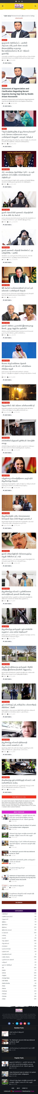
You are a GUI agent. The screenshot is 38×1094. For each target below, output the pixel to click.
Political (19, 991)
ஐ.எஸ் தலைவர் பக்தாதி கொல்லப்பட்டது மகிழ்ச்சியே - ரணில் (17, 251)
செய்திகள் (19, 946)
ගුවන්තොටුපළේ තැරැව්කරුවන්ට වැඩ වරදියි (22, 1048)
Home (13, 1088)
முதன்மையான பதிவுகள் (19, 959)
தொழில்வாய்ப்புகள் (19, 954)
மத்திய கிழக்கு (5, 169)
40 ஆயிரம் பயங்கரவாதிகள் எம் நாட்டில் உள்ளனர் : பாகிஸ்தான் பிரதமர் (17, 289)
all (19, 967)
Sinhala (19, 996)
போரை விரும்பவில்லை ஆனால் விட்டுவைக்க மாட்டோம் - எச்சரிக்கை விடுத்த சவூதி (16, 366)
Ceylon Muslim (7, 412)
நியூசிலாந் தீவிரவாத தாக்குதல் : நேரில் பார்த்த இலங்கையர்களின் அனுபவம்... (17, 668)
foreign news (19, 978)
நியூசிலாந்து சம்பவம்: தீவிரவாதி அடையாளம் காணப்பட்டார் (14, 743)
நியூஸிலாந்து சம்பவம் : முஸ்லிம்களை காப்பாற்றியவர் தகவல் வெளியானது (16, 592)
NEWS (4, 60)
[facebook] (16, 1)
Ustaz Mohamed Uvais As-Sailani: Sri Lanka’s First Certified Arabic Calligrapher (22, 826)
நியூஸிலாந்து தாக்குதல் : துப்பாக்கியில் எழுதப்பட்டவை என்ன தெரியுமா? (17, 630)
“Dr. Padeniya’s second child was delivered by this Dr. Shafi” (22, 852)
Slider (19, 999)
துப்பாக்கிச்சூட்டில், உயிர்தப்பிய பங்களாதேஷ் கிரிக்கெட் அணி (19, 706)
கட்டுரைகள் (19, 932)
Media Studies (19, 983)
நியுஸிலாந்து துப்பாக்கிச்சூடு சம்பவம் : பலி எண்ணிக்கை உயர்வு (18, 781)
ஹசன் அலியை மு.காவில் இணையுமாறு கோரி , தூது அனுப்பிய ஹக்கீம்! (17, 327)
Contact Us (24, 1088)
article (19, 972)
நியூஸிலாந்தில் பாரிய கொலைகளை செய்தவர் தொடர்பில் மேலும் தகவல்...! (17, 517)
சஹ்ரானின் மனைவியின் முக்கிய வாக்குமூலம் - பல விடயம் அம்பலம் (22, 860)
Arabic (19, 970)
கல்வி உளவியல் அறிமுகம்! (16, 885)
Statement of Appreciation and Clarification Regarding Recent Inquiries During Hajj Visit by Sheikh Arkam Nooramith (17, 92)
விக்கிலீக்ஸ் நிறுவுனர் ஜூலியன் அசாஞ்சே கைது (18, 441)
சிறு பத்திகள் (5, 626)
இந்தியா (4, 128)
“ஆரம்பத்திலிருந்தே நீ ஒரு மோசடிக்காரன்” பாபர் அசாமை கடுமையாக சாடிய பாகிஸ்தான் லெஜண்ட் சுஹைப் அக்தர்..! (19, 134)
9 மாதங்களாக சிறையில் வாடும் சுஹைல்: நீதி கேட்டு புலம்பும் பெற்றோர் (21, 894)
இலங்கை (4, 40)
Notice (19, 988)
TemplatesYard (18, 1091)
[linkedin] (28, 1023)
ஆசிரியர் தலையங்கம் (19, 916)
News (19, 986)
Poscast (19, 993)
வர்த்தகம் (19, 962)
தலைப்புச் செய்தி (19, 948)
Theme (32, 1091)
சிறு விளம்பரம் (19, 943)
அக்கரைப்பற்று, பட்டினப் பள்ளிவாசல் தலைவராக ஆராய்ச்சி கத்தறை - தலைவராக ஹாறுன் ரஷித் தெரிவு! (22, 843)
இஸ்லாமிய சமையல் (19, 930)
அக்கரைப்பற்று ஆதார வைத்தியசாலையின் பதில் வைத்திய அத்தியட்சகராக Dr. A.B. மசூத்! (22, 834)
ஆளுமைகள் (19, 919)
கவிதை (19, 935)
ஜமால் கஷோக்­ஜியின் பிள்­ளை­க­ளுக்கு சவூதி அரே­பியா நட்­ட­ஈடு (17, 555)
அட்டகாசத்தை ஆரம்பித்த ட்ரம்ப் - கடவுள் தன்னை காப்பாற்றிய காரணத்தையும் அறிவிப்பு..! (18, 175)
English (19, 975)
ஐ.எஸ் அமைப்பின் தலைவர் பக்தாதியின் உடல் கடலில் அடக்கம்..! (17, 213)
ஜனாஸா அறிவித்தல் (19, 965)
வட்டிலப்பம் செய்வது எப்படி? (16, 868)
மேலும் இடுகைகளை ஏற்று (19, 797)
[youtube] (25, 1023)
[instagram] (22, 1)
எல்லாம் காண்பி (19, 18)
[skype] (17, 1023)
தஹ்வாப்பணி (19, 951)
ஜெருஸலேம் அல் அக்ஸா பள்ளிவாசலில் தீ (18, 405)
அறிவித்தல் (19, 913)
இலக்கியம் (19, 924)
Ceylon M (5, 103)
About (18, 1088)
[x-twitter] (19, 1)
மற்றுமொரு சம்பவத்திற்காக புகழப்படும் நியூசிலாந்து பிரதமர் (17, 479)
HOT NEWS (19, 980)
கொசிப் (19, 938)
